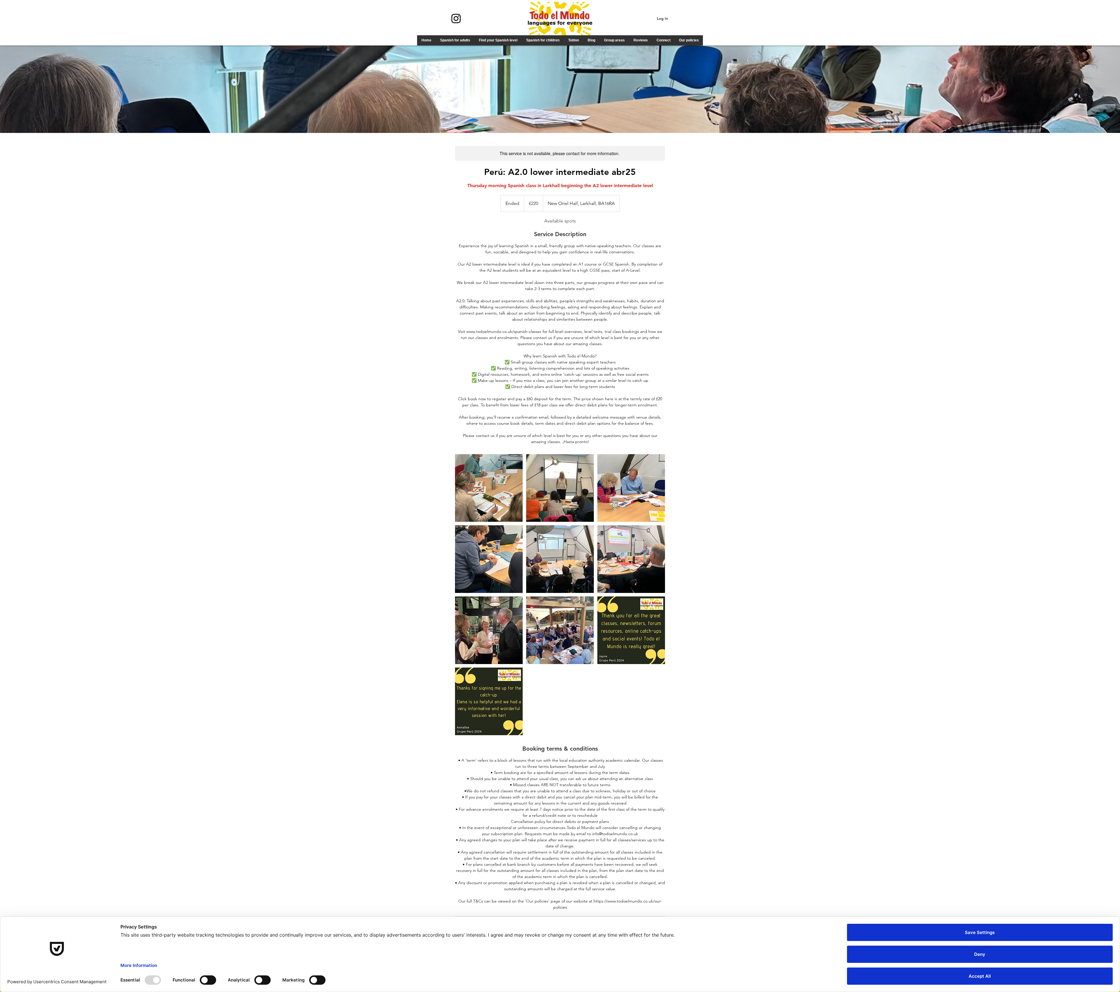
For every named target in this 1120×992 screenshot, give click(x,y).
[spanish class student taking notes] (489, 488)
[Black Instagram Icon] (456, 18)
